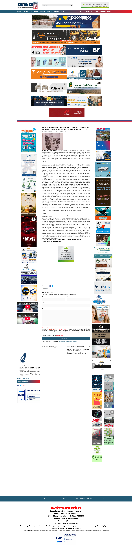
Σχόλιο (43, 308)
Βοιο (31, 11)
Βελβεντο (42, 11)
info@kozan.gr (105, 499)
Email (68, 296)
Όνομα (43, 296)
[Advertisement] (28, 340)
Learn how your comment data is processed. (68, 341)
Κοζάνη (46, 288)
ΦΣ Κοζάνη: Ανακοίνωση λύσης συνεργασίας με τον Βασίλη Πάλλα (49, 347)
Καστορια (56, 11)
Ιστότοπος (44, 303)
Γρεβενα (49, 11)
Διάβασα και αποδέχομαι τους (54, 335)
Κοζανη (19, 11)
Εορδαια (26, 11)
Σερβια (36, 11)
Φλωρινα (63, 11)
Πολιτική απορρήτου (53, 329)
